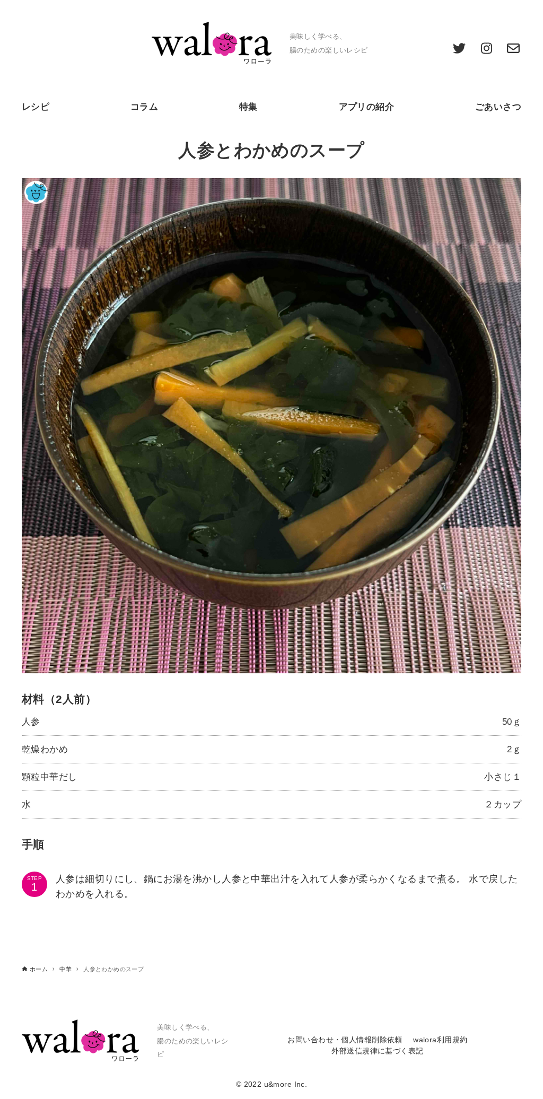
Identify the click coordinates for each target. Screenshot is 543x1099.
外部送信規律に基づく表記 (377, 1051)
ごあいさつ (498, 107)
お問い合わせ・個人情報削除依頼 (344, 1040)
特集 (248, 107)
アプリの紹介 (367, 107)
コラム (144, 107)
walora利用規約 (440, 1040)
